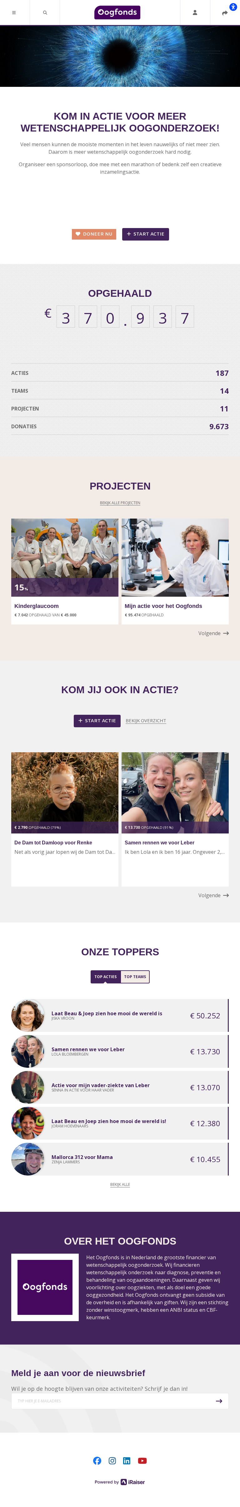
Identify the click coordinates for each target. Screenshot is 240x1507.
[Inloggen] (195, 12)
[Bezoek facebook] (97, 1460)
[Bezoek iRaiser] (120, 1481)
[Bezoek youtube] (142, 1460)
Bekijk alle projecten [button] (120, 502)
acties (120, 373)
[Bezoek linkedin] (126, 1460)
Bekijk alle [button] (120, 1184)
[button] (15, 12)
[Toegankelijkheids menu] (233, 7)
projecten (120, 408)
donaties (120, 426)
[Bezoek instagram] (112, 1460)
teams (120, 390)
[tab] (105, 976)
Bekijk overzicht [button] (146, 720)
